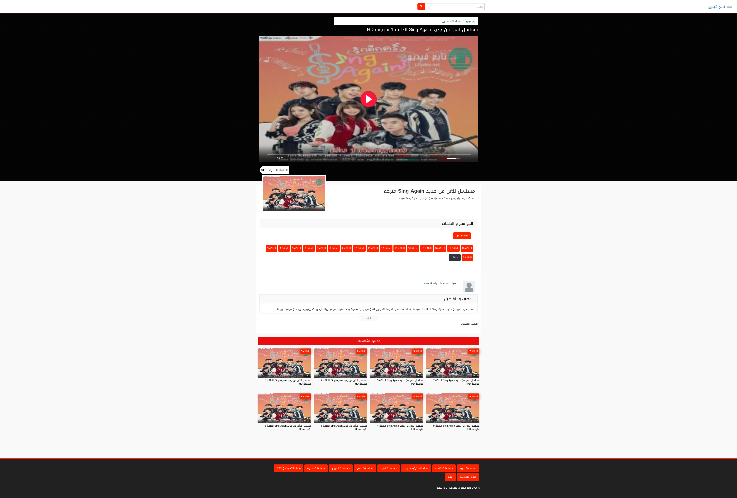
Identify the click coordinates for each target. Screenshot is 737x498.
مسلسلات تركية (388, 468)
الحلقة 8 (334, 248)
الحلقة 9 (346, 248)
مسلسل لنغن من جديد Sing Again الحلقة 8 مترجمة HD (344, 427)
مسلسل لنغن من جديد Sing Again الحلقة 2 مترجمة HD (344, 382)
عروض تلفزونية (468, 476)
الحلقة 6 (309, 248)
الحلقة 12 (386, 248)
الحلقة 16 (440, 248)
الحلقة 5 (296, 248)
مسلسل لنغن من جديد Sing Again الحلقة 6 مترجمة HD (288, 427)
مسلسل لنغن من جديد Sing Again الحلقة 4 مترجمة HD (400, 427)
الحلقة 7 (321, 248)
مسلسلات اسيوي (451, 21)
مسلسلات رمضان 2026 (289, 468)
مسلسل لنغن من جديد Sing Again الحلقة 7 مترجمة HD (456, 382)
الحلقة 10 (359, 248)
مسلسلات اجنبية (316, 468)
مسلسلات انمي (365, 468)
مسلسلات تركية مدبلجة (416, 468)
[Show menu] (729, 6)
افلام (450, 476)
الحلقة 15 (426, 248)
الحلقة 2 (467, 257)
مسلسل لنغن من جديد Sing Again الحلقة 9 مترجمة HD (456, 427)
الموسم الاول (462, 235)
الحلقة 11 (373, 248)
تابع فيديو (716, 6)
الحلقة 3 (271, 248)
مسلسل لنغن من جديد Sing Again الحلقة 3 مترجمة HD (400, 382)
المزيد (368, 318)
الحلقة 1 (454, 257)
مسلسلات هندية (444, 468)
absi (426, 283)
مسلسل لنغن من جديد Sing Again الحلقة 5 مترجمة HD (288, 382)
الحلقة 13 (400, 248)
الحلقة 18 (467, 248)
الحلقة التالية (276, 170)
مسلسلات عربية (467, 468)
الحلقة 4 (284, 248)
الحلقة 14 (413, 248)
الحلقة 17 (453, 248)
